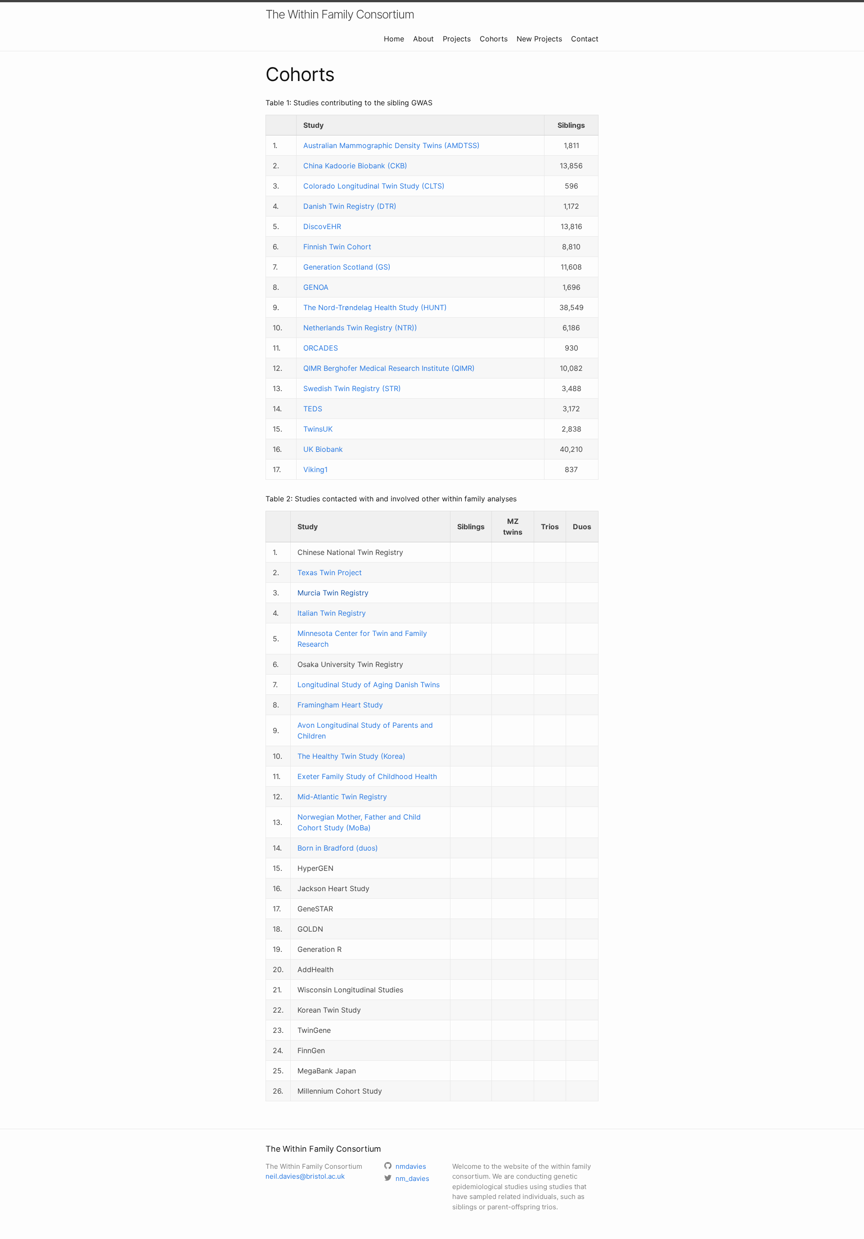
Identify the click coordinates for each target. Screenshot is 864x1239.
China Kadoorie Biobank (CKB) (355, 165)
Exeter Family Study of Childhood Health (367, 776)
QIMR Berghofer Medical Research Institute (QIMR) (389, 368)
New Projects (539, 38)
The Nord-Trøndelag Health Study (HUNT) (375, 307)
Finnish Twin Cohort (337, 246)
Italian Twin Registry (331, 612)
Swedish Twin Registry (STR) (352, 388)
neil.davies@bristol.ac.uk (305, 1176)
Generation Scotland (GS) (347, 266)
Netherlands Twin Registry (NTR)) (360, 327)
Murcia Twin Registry (333, 592)
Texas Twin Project (329, 572)
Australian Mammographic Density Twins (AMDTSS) (391, 145)
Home (394, 38)
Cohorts (494, 38)
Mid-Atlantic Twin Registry (342, 796)
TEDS (312, 408)
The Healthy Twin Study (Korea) (351, 756)
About (423, 38)
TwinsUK (318, 428)
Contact (584, 38)
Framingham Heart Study (340, 704)
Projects (457, 38)
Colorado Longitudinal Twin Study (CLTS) (374, 185)
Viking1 (315, 469)
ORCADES (320, 347)
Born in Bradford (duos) (337, 847)
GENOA (315, 287)
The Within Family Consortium (340, 14)
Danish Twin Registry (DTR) (349, 206)
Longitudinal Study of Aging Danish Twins (368, 684)
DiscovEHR (322, 226)
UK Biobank (323, 449)
